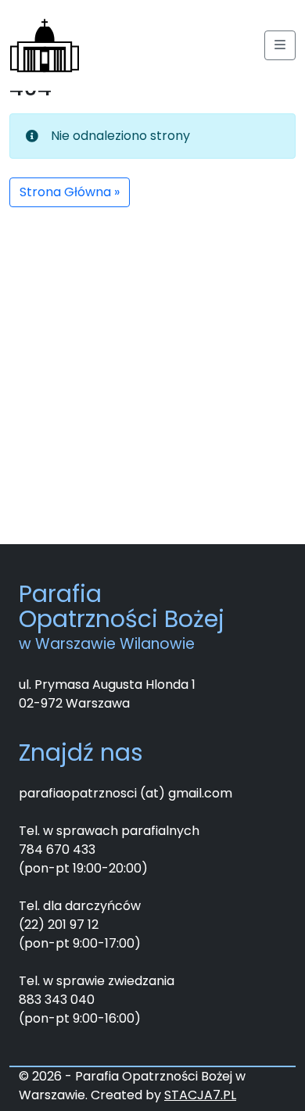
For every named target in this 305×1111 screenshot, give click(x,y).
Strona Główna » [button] (70, 192)
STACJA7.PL (200, 1095)
